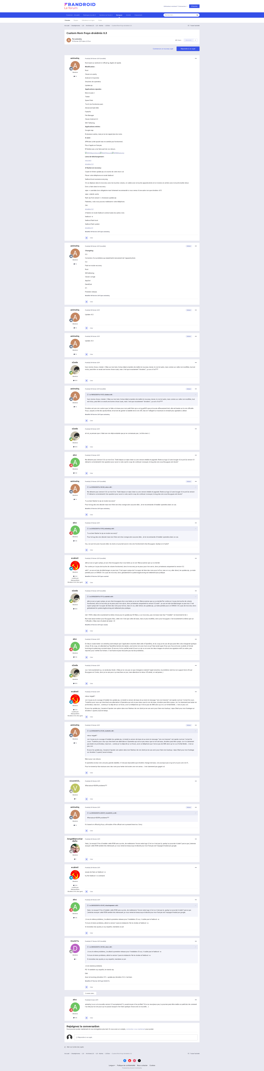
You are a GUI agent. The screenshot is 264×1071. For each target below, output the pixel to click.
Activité (128, 15)
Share (179, 40)
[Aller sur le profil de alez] (75, 462)
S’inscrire (194, 6)
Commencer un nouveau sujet (163, 49)
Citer (91, 238)
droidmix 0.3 (89, 164)
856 (75, 380)
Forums (67, 20)
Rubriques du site (89, 15)
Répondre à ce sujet (188, 49)
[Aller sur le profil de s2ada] (75, 369)
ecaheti (74, 558)
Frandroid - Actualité (73, 15)
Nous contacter (142, 1065)
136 (76, 473)
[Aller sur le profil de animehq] (69, 40)
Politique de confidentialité (126, 1065)
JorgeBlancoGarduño (75, 840)
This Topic (189, 15)
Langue (111, 1065)
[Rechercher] (197, 15)
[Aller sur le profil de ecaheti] (75, 565)
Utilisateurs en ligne (88, 20)
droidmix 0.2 (89, 209)
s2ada (75, 362)
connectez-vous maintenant (135, 1029)
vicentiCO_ (75, 781)
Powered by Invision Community (132, 1068)
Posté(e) (92, 58)
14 (76, 76)
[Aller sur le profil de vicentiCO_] (75, 788)
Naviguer (119, 15)
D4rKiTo (75, 941)
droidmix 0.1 (89, 228)
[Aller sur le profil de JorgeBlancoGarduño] (75, 848)
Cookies (152, 1065)
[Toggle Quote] (88, 394)
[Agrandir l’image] (92, 153)
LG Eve (88, 41)
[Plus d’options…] (196, 58)
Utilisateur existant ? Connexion (175, 6)
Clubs (100, 20)
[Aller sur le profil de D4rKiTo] (75, 948)
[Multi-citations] (86, 237)
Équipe (76, 20)
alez (75, 455)
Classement (138, 15)
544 (75, 576)
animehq (78, 39)
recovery (88, 160)
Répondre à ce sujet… (85, 1037)
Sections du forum (105, 15)
